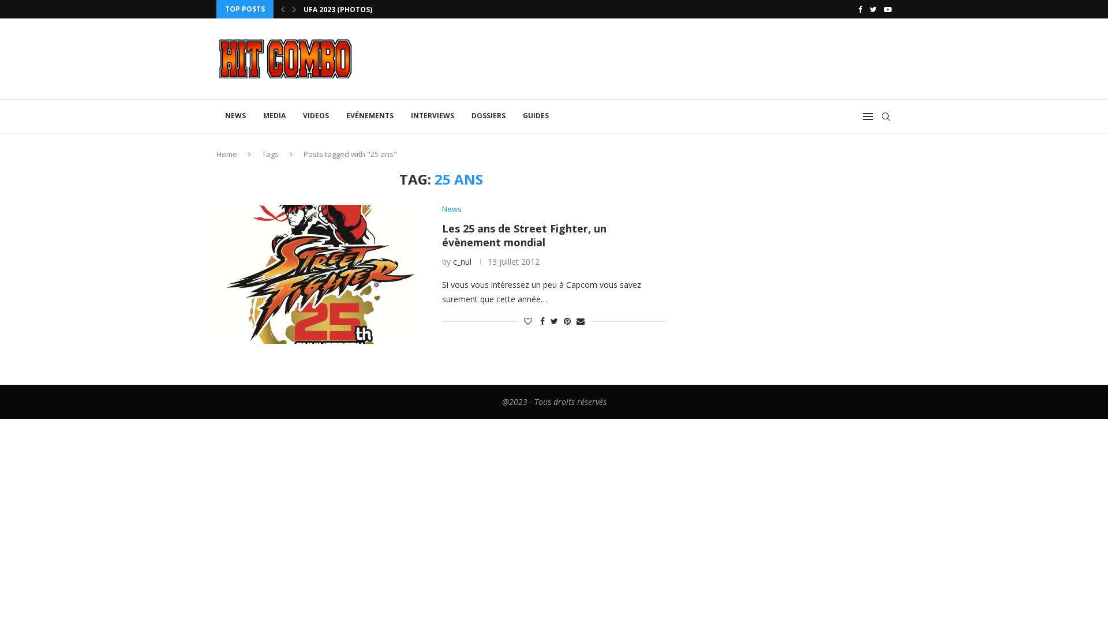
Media (274, 116)
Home (226, 154)
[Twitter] (873, 9)
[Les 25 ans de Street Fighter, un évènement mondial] (320, 274)
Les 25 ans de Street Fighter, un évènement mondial (524, 235)
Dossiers (488, 116)
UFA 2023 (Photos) (338, 9)
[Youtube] (888, 9)
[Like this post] (528, 321)
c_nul (462, 261)
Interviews (432, 116)
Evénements (370, 116)
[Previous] (282, 9)
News (235, 116)
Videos (316, 116)
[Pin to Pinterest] (567, 321)
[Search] (886, 116)
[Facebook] (860, 9)
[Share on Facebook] (542, 321)
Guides (536, 116)
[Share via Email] (581, 321)
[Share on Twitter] (554, 321)
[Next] (294, 9)
